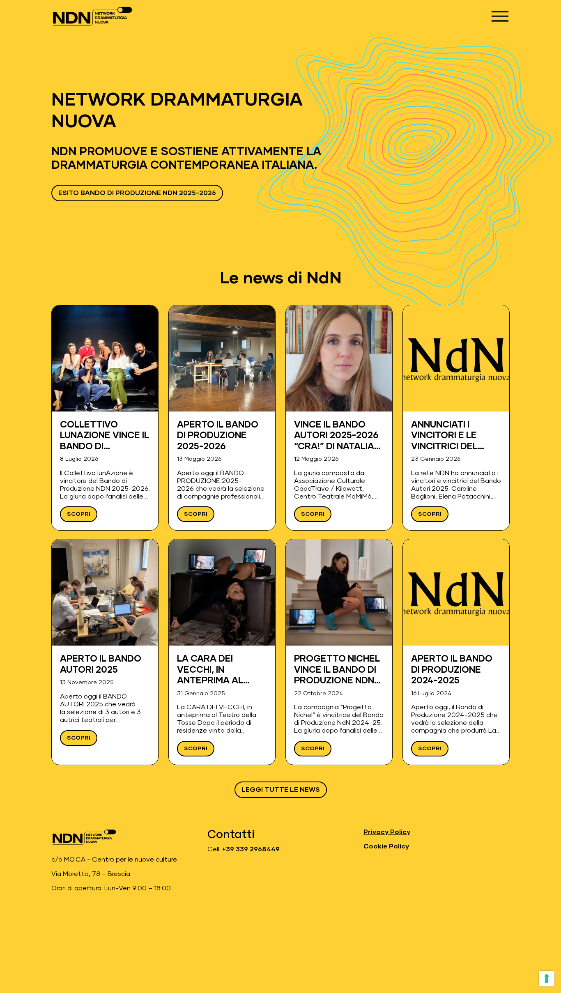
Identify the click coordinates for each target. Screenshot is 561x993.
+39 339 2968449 (251, 849)
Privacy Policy (386, 832)
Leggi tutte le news (280, 789)
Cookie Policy (386, 846)
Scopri (78, 514)
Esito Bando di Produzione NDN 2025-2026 (137, 193)
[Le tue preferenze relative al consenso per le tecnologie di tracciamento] (546, 978)
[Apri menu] (500, 16)
